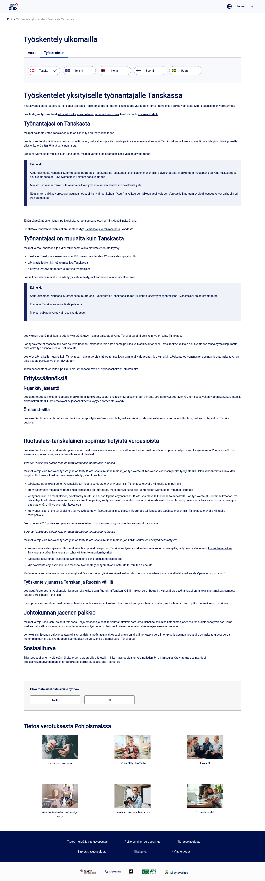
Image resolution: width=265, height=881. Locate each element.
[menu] (132, 70)
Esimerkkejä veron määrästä (102, 229)
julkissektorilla (67, 114)
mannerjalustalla (148, 114)
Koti (9, 19)
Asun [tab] (32, 53)
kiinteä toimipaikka (62, 262)
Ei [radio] (109, 699)
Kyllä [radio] (55, 699)
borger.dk (86, 661)
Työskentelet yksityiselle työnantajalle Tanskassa (45, 19)
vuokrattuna (67, 269)
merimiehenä (85, 114)
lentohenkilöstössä (107, 114)
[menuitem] (44, 70)
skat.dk (119, 401)
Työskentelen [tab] (54, 53)
